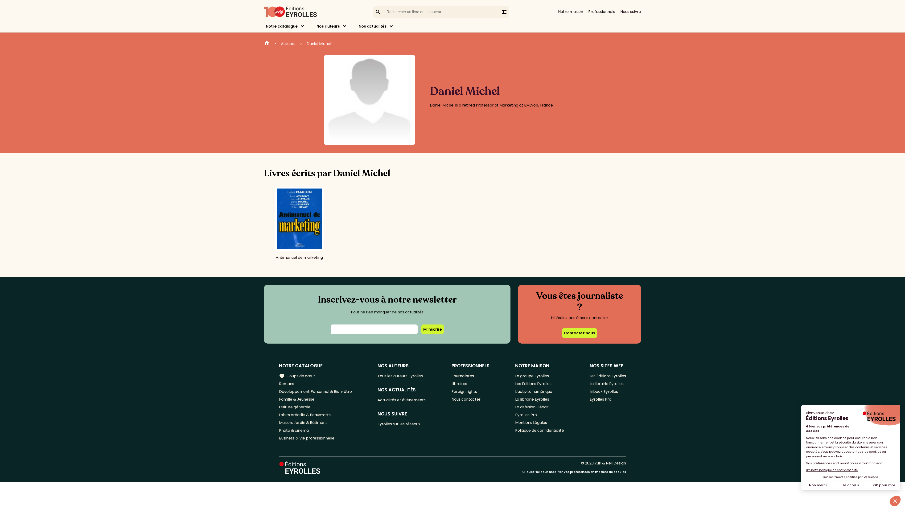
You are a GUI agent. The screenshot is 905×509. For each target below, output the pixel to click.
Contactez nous (579, 333)
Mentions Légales (531, 422)
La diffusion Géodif (532, 407)
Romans (286, 383)
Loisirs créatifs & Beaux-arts (305, 415)
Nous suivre (630, 11)
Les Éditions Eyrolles (533, 383)
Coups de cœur (297, 376)
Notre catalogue (282, 26)
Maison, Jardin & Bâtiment (303, 422)
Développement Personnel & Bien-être (315, 391)
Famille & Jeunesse (296, 399)
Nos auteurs (328, 26)
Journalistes (463, 376)
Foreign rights (464, 391)
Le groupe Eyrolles (532, 376)
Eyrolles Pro (526, 415)
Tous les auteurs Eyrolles (400, 376)
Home (267, 43)
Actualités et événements (402, 400)
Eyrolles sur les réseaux (399, 424)
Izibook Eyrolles (604, 391)
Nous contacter (466, 399)
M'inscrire (432, 329)
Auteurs (288, 43)
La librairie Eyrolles (532, 399)
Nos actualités (373, 26)
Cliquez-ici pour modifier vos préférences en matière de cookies (574, 472)
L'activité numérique (533, 391)
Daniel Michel (319, 43)
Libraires (459, 383)
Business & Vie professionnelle (306, 438)
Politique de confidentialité (539, 430)
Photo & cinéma (294, 430)
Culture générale (294, 407)
